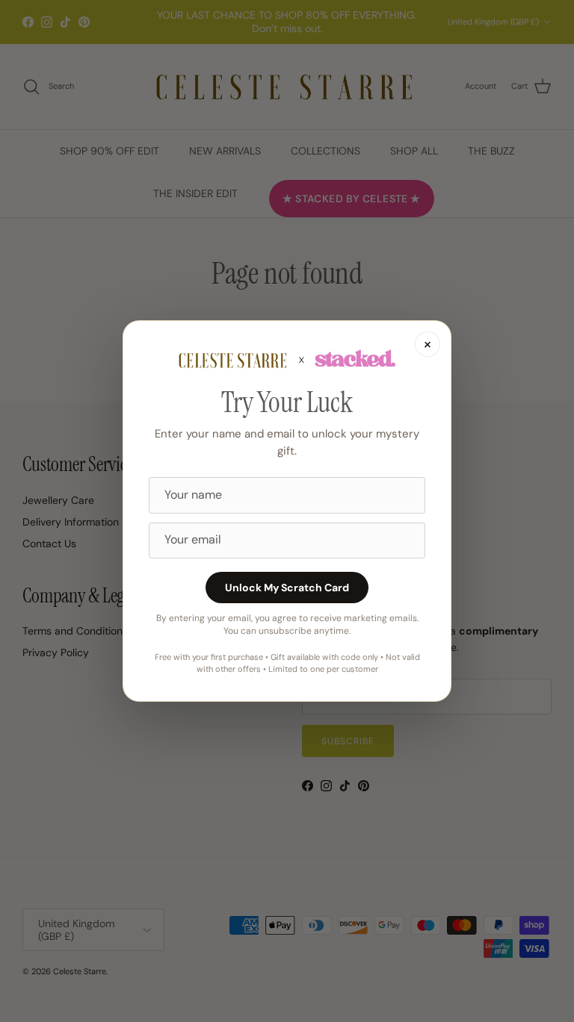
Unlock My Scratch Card (287, 587)
